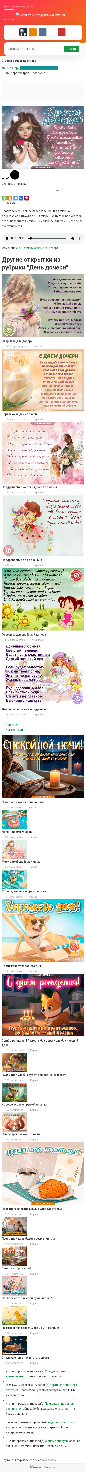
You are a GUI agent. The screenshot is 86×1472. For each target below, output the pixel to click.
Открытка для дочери (17, 341)
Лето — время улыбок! (17, 831)
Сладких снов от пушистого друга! (26, 1357)
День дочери (10, 68)
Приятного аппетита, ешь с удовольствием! (32, 1208)
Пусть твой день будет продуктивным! (29, 1238)
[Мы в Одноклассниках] (33, 32)
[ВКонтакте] (21, 198)
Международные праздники (39, 68)
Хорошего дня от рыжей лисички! (25, 1104)
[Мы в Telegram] (52, 32)
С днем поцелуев (56, 1441)
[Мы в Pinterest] (61, 32)
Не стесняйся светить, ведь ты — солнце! (30, 1327)
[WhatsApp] (4, 198)
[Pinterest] (26, 198)
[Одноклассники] (9, 198)
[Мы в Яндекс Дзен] (23, 32)
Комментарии (15, 729)
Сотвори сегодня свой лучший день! (27, 1298)
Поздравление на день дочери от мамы (29, 487)
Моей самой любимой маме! (21, 861)
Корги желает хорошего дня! (22, 966)
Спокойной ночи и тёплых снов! (23, 802)
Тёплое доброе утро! (16, 1268)
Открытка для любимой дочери (24, 634)
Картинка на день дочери (19, 414)
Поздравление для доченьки (22, 560)
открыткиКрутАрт (46, 248)
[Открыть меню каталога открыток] (9, 15)
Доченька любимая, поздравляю (25, 709)
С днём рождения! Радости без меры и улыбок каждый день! (40, 1043)
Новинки (11, 724)
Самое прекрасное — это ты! (21, 1134)
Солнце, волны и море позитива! (24, 891)
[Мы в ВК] (42, 32)
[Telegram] (15, 198)
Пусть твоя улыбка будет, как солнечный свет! (34, 1074)
